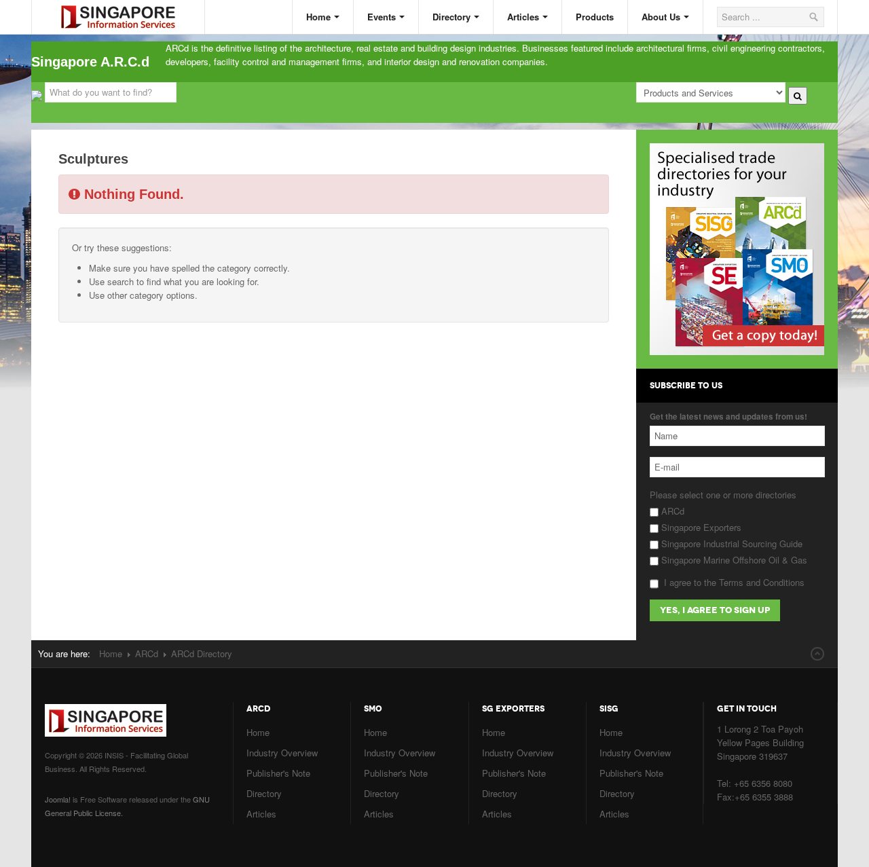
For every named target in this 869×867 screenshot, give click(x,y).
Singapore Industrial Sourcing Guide (730, 543)
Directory (451, 16)
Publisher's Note (278, 773)
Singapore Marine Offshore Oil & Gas (733, 559)
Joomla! (58, 799)
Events (381, 16)
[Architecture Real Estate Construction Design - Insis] (128, 6)
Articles (523, 16)
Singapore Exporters (700, 527)
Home (318, 16)
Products (595, 16)
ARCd (671, 510)
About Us (661, 16)
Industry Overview (282, 752)
